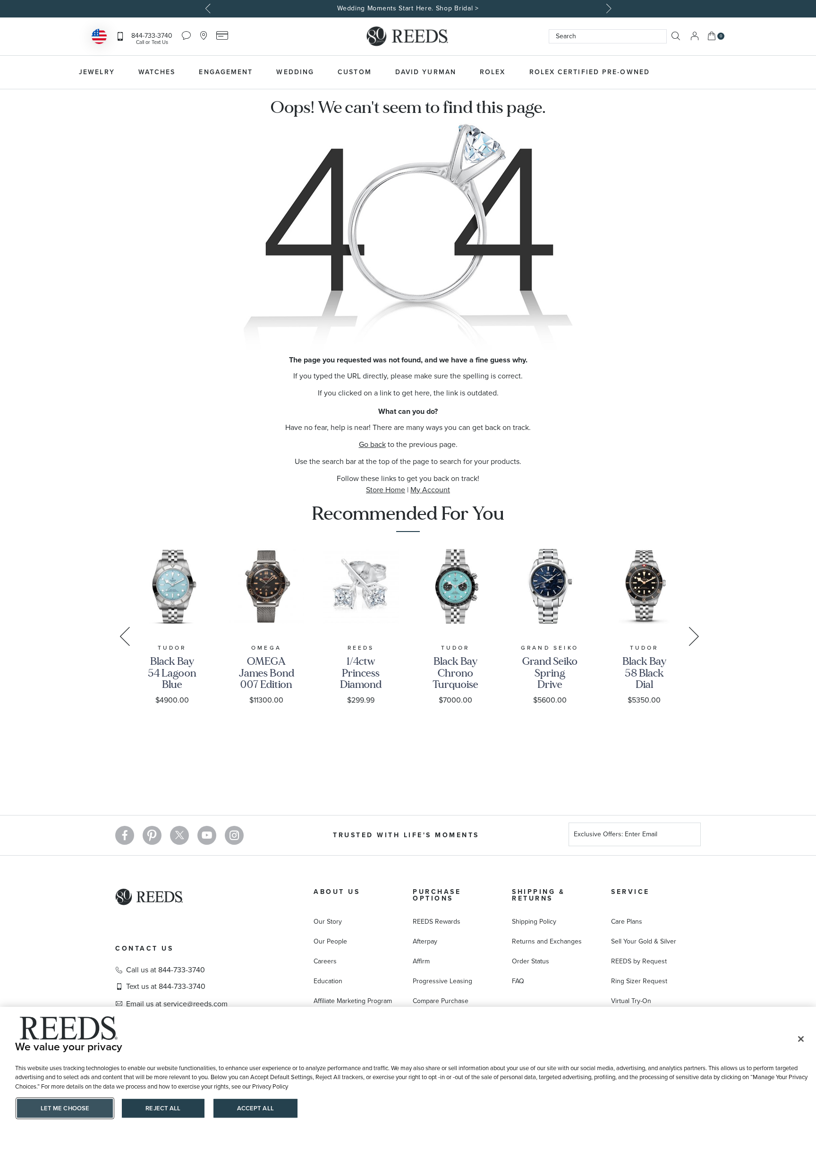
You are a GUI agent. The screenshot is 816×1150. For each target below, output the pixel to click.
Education (328, 981)
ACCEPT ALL (255, 1108)
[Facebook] (124, 835)
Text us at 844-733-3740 (165, 986)
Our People (330, 941)
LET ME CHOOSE (65, 1108)
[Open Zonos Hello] (99, 37)
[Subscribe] (690, 835)
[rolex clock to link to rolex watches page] (712, 72)
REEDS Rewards (436, 922)
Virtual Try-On (631, 1001)
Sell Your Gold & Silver (643, 941)
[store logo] (408, 36)
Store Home (385, 489)
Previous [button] (208, 8)
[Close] (800, 1039)
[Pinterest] (152, 835)
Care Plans (626, 922)
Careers (325, 961)
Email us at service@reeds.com (177, 1004)
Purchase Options (437, 895)
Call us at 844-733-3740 (165, 970)
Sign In (694, 36)
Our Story (328, 922)
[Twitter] (179, 835)
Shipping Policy (534, 922)
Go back (372, 444)
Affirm (421, 961)
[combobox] (608, 36)
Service (630, 892)
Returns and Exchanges (547, 941)
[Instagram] (234, 835)
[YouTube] (206, 835)
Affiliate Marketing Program (353, 1001)
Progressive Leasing (442, 981)
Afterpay (425, 941)
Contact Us (144, 948)
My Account (430, 489)
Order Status (530, 961)
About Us (337, 892)
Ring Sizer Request (639, 981)
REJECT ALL (162, 1108)
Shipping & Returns (538, 895)
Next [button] (607, 8)
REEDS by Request (639, 961)
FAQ (518, 981)
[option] (408, 8)
